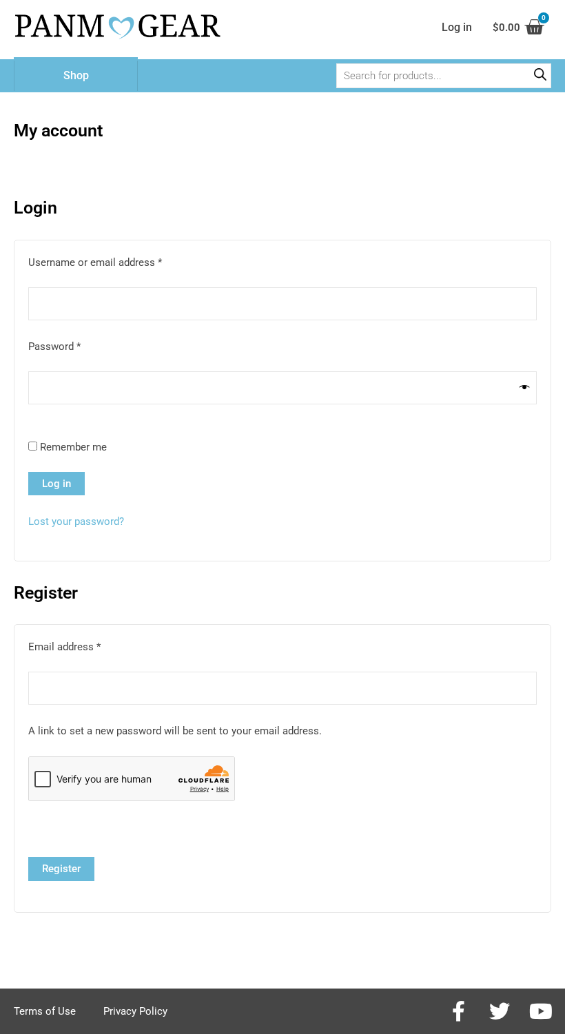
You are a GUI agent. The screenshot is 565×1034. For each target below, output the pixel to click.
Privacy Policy (135, 1011)
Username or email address (115, 261)
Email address (84, 646)
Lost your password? (76, 521)
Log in (56, 483)
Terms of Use (45, 1011)
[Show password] (525, 387)
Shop (76, 75)
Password (74, 345)
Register (61, 868)
